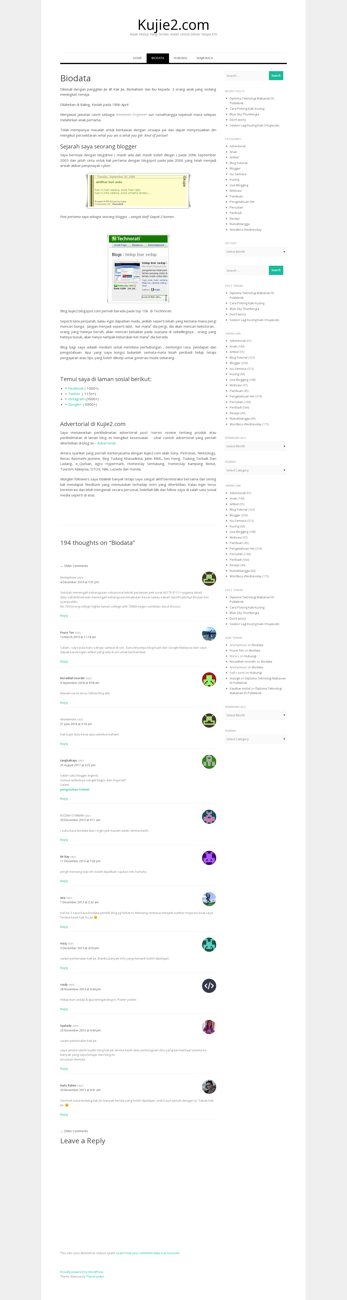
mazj (63, 943)
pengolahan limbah (74, 789)
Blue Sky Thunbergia (244, 114)
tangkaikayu (68, 760)
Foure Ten (67, 632)
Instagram (76, 398)
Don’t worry (238, 119)
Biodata (158, 58)
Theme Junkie (95, 1276)
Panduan (236, 196)
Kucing (234, 179)
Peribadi (236, 213)
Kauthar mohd (240, 688)
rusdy (64, 985)
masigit (235, 678)
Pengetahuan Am (242, 202)
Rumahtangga (240, 224)
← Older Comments (74, 566)
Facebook (76, 388)
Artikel (234, 157)
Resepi (235, 218)
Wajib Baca (205, 58)
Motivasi (236, 190)
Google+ (74, 404)
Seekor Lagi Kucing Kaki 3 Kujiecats (254, 125)
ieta (62, 898)
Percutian (236, 207)
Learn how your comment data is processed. (148, 1253)
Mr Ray (64, 857)
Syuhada (66, 1026)
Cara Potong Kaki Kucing (247, 108)
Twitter (74, 393)
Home (137, 58)
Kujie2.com (173, 24)
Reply (64, 615)
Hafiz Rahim (68, 1085)
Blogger (235, 168)
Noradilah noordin (72, 678)
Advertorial (106, 443)
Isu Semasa (238, 174)
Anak (233, 152)
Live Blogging (239, 185)
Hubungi (180, 58)
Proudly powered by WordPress (81, 1272)
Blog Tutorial (238, 163)
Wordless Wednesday (246, 229)
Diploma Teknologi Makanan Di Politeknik (256, 690)
